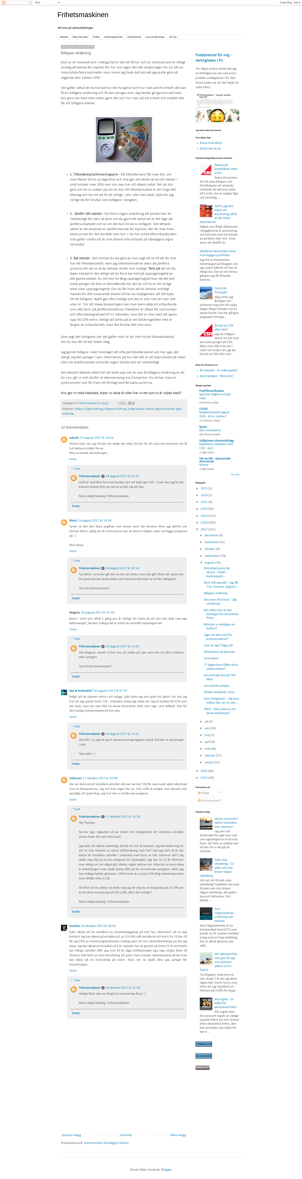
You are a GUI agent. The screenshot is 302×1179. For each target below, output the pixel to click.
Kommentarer (210, 800)
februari (210, 755)
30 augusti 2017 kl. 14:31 (122, 734)
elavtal (150, 408)
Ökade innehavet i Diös (219, 692)
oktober (210, 549)
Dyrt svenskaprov (210, 430)
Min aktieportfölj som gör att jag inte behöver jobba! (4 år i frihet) (218, 962)
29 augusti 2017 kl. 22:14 (122, 568)
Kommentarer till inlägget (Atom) (106, 1143)
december (212, 535)
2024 (204, 495)
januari (209, 762)
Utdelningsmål (134, 37)
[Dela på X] (126, 403)
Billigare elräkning (215, 593)
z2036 (203, 409)
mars (208, 749)
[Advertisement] (124, 1102)
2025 (204, 488)
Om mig (173, 37)
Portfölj (96, 37)
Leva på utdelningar (155, 37)
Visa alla (235, 474)
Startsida (64, 37)
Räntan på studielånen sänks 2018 (226, 169)
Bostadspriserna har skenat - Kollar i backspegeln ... (217, 572)
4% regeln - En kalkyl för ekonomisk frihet (225, 1003)
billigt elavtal (136, 408)
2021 (204, 502)
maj (207, 735)
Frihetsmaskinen (82, 15)
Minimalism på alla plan (219, 652)
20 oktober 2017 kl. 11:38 (123, 988)
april (208, 742)
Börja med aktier (80, 37)
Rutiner (203, 465)
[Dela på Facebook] (130, 403)
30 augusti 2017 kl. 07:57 (110, 691)
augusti (210, 562)
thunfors (74, 926)
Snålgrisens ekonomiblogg (216, 440)
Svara (73, 459)
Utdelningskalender (113, 37)
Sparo (203, 427)
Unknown (75, 778)
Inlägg (204, 793)
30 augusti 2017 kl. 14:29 (122, 646)
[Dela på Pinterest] (133, 403)
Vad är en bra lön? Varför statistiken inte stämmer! (226, 823)
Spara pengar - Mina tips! (216, 376)
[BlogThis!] (123, 403)
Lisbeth (74, 438)
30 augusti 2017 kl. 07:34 (97, 612)
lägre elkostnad (164, 408)
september (212, 556)
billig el (79, 408)
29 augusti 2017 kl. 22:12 (122, 476)
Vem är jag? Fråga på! (218, 645)
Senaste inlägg (71, 1135)
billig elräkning (94, 408)
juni (207, 728)
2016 (204, 771)
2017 (204, 529)
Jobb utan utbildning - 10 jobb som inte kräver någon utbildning (217, 868)
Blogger (166, 1169)
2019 (204, 516)
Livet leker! (211, 658)
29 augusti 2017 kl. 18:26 (96, 438)
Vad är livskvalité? (81, 691)
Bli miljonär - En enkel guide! (219, 370)
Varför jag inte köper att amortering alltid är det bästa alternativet (218, 214)
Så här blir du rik (210, 148)
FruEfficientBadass (211, 391)
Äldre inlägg (178, 1135)
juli (207, 721)
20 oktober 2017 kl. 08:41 (98, 926)
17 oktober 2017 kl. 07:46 (100, 778)
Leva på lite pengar (216, 686)
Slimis (73, 520)
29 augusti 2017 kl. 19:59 (94, 520)
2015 (204, 778)
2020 (204, 509)
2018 (204, 522)
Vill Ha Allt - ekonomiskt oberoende (215, 460)
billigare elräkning (116, 408)
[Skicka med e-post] (120, 403)
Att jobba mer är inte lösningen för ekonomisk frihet (221, 614)
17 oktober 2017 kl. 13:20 (123, 816)
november (212, 542)
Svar (77, 469)
